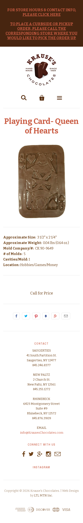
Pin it (36, 316)
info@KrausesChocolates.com (41, 433)
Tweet (26, 316)
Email (66, 316)
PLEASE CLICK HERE (42, 15)
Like (16, 316)
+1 (55, 316)
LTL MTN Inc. (43, 495)
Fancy (45, 316)
